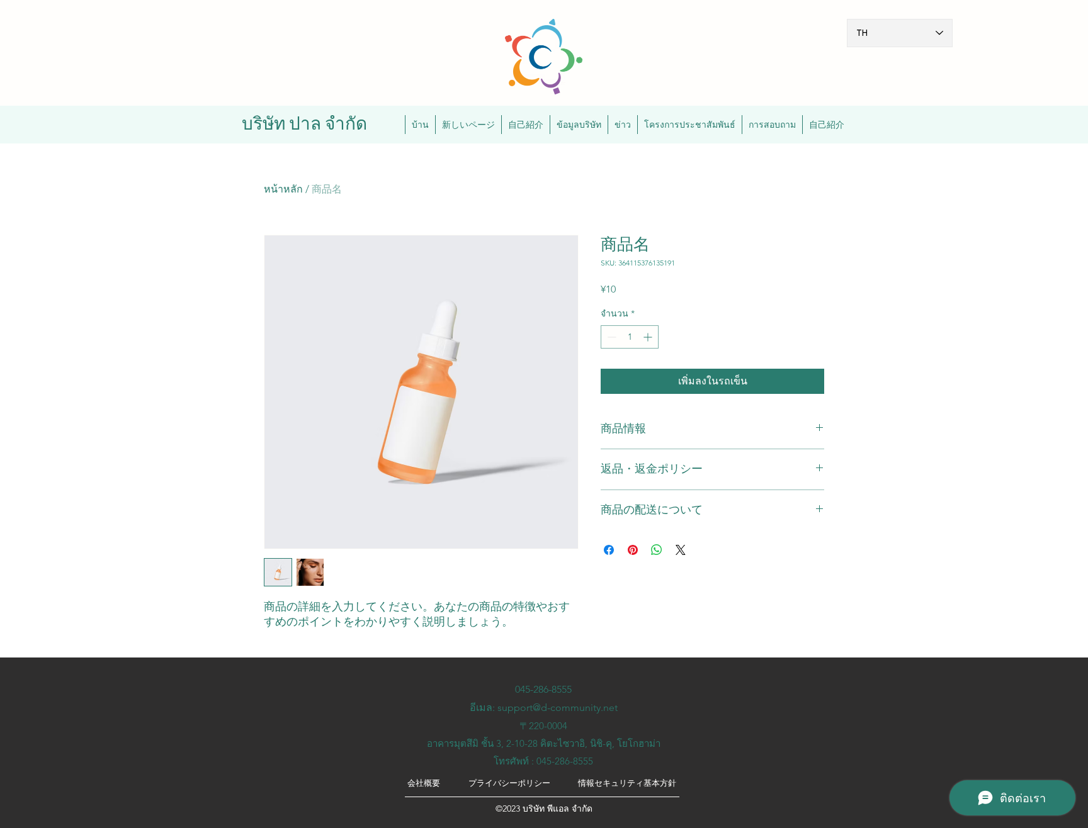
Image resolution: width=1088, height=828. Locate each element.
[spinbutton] (629, 337)
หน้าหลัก (283, 189)
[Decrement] (610, 337)
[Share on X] (680, 549)
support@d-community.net (557, 707)
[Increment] (649, 337)
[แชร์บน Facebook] (608, 549)
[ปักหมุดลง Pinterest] (632, 549)
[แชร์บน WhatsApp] (656, 549)
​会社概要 (423, 783)
